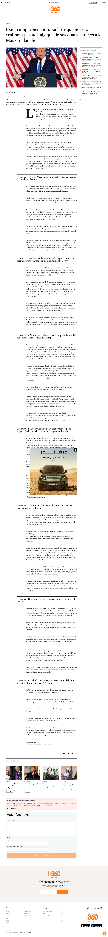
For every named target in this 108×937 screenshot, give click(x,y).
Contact (44, 917)
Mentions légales (46, 915)
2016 (62, 922)
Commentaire (11, 821)
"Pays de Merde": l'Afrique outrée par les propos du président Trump (46, 178)
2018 (62, 918)
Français (104, 2)
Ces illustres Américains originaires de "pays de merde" (46, 600)
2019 (62, 917)
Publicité (45, 918)
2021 (62, 913)
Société (37, 17)
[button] (104, 933)
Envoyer (62, 891)
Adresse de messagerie (15, 846)
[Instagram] (101, 908)
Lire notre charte (12, 808)
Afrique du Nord (27, 911)
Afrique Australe (27, 918)
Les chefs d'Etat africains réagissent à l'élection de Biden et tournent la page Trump (46, 681)
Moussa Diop (12, 92)
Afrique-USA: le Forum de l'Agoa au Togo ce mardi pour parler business (44, 506)
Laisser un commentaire (42, 855)
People (43, 17)
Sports (60, 17)
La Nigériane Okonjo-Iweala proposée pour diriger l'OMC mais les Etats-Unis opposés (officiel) (44, 430)
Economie (30, 17)
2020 (62, 915)
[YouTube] (95, 908)
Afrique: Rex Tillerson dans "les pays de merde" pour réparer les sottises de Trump (46, 336)
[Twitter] (91, 908)
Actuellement (9, 17)
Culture (49, 17)
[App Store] (85, 925)
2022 (62, 911)
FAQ (44, 913)
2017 (62, 920)
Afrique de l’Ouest (28, 913)
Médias (55, 17)
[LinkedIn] (98, 908)
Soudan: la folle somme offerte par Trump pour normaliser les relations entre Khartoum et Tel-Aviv (46, 259)
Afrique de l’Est (27, 917)
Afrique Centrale (28, 915)
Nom (8, 840)
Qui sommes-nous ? (47, 911)
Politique (23, 17)
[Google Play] (96, 925)
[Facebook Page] (88, 908)
